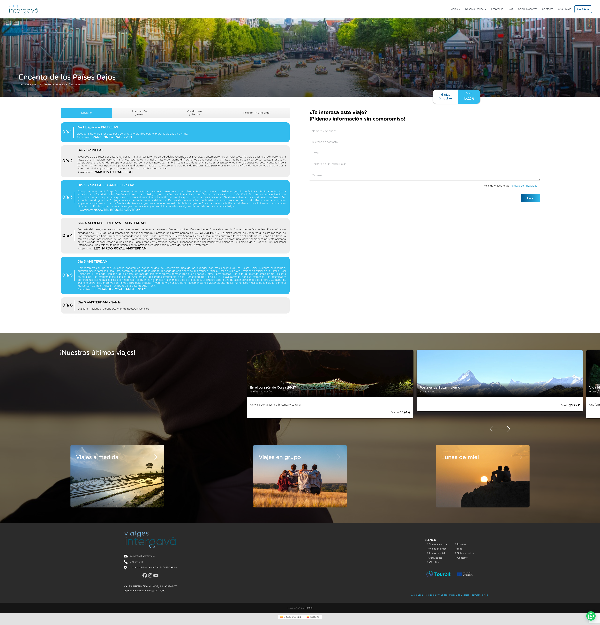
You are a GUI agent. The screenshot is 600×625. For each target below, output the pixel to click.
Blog (459, 548)
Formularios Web (479, 594)
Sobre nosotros (465, 553)
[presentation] (493, 429)
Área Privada (583, 9)
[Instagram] (150, 575)
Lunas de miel (437, 553)
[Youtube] (156, 575)
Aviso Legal (417, 594)
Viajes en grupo (438, 548)
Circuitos (434, 562)
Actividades (435, 557)
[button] (591, 616)
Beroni (308, 608)
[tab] (86, 113)
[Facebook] (145, 575)
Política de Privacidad (436, 594)
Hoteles (461, 544)
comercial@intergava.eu (142, 555)
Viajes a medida (438, 544)
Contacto (462, 557)
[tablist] (175, 212)
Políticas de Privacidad (524, 186)
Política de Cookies (459, 594)
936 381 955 (136, 561)
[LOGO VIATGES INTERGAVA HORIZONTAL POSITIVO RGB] (23, 4)
